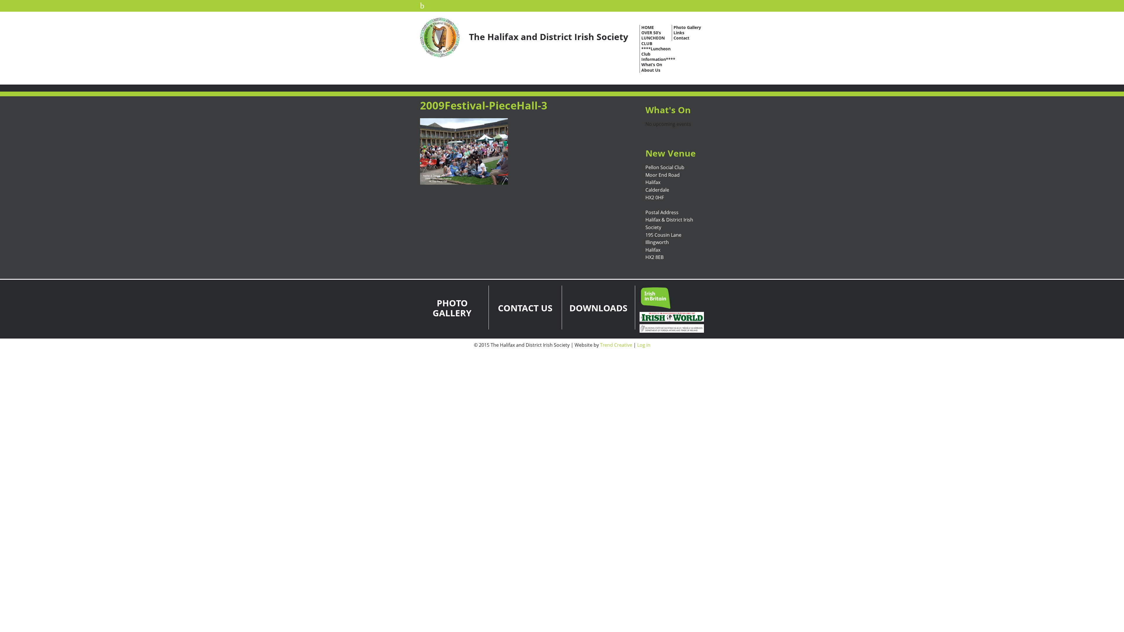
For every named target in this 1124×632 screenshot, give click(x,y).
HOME (647, 27)
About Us (650, 70)
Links (679, 32)
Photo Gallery (687, 27)
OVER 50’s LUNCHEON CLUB (653, 38)
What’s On (651, 64)
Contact (681, 38)
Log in (643, 345)
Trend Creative (616, 345)
